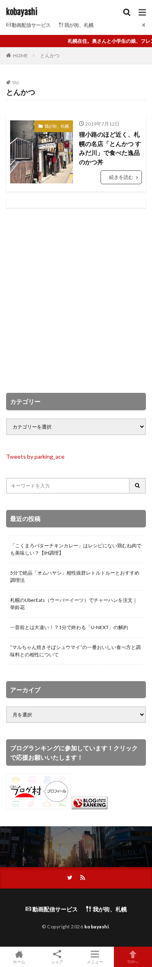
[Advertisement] (76, 300)
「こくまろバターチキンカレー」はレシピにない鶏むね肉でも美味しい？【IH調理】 (75, 549)
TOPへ (133, 961)
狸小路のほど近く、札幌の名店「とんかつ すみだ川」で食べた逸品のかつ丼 (110, 148)
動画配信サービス (31, 25)
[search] (138, 486)
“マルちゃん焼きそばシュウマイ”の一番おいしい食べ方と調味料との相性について (75, 651)
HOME (20, 55)
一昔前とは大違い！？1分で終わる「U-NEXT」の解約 (69, 627)
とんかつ (50, 55)
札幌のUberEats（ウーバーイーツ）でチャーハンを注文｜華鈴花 (73, 603)
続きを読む (121, 177)
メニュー (95, 961)
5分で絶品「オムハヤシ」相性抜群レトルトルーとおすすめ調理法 (74, 576)
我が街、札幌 (79, 25)
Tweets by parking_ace (35, 456)
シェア (57, 961)
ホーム (19, 961)
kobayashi (21, 12)
